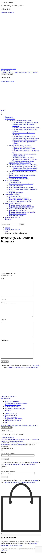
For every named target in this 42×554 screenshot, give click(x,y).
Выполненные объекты (12, 217)
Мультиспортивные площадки (15, 408)
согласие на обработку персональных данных (23, 367)
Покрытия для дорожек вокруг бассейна (22, 212)
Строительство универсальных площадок (22, 164)
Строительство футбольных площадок (25, 122)
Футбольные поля (11, 415)
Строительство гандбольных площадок (22, 175)
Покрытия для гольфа (16, 192)
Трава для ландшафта (16, 185)
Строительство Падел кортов (22, 147)
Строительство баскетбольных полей (25, 168)
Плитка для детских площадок (19, 198)
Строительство (10, 119)
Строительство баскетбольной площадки (22, 166)
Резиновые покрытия (12, 194)
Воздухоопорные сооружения (18, 178)
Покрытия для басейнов (13, 420)
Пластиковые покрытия (13, 203)
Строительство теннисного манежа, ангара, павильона (24, 155)
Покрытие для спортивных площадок (21, 207)
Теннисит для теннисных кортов (23, 157)
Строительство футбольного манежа (25, 140)
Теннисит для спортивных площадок (25, 159)
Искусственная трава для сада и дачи (21, 187)
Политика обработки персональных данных (15, 439)
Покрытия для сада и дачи (13, 419)
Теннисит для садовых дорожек (23, 161)
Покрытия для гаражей (16, 215)
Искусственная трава (12, 180)
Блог (6, 422)
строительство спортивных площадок (13, 444)
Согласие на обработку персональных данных (20, 440)
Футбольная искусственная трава (16, 403)
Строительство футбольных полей (20, 120)
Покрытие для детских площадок (20, 205)
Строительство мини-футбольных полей (26, 127)
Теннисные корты (11, 413)
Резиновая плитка (15, 196)
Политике (4, 550)
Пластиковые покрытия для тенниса (21, 208)
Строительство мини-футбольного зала (26, 138)
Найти (22, 224)
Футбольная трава (15, 182)
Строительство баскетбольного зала (24, 170)
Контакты (8, 219)
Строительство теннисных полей (24, 149)
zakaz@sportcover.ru (7, 12)
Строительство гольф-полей (18, 177)
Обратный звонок (7, 74)
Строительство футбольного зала (24, 136)
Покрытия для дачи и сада (17, 210)
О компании (9, 117)
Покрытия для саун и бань (17, 214)
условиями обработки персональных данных (19, 544)
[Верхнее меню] (1, 114)
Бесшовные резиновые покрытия (20, 201)
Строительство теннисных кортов (20, 145)
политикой (35, 365)
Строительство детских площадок (20, 163)
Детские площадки (11, 417)
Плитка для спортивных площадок (20, 200)
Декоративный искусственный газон (21, 184)
